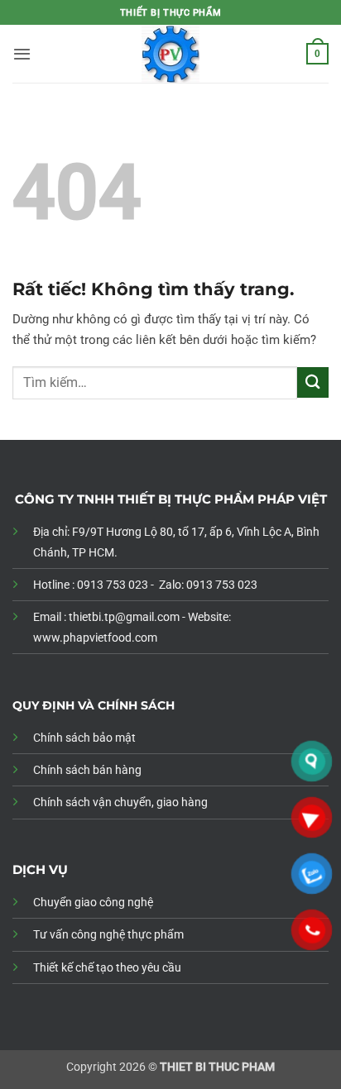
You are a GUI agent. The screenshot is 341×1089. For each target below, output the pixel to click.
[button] (21, 54)
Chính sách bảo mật (84, 737)
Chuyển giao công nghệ (93, 902)
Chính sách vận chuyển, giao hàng (120, 802)
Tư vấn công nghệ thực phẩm (108, 934)
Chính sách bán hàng (87, 769)
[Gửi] (313, 382)
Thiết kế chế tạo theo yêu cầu (107, 967)
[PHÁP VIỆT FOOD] (170, 54)
